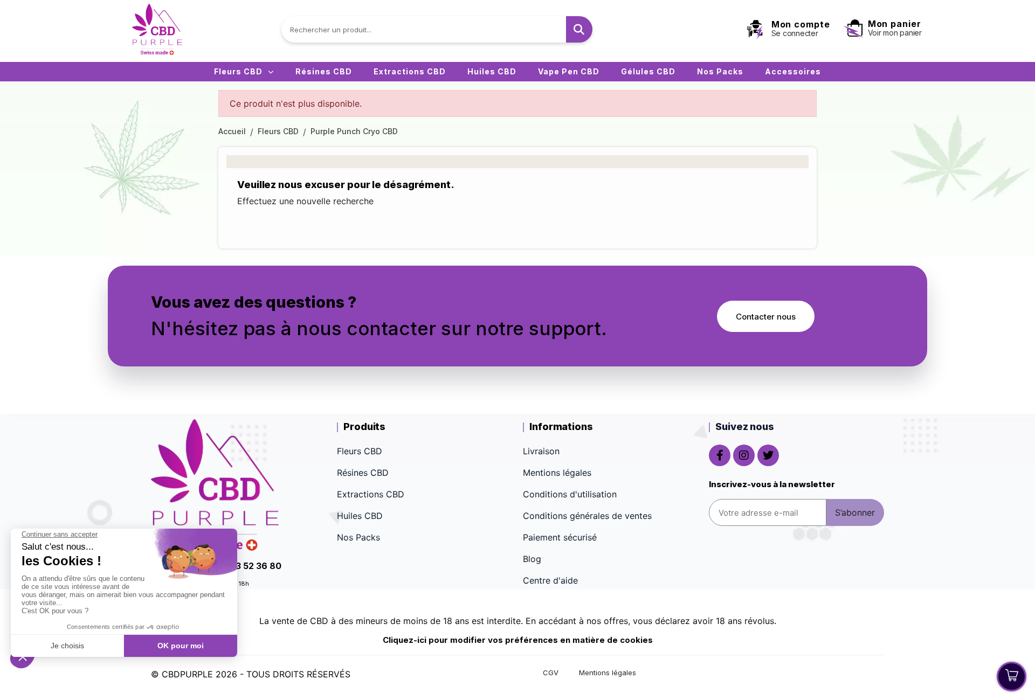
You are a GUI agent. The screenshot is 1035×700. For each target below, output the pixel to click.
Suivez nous (744, 426)
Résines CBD (323, 71)
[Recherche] (579, 29)
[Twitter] (768, 455)
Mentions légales (557, 472)
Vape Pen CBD (568, 71)
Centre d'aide (550, 580)
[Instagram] (744, 455)
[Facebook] (719, 455)
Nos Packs (720, 71)
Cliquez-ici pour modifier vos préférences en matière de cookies (518, 640)
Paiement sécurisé (560, 537)
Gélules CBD (648, 71)
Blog (532, 558)
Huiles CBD (491, 71)
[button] (766, 316)
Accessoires (793, 71)
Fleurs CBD (238, 71)
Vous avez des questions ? (253, 302)
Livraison (541, 451)
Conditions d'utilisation (570, 494)
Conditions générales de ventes (587, 515)
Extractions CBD (410, 71)
